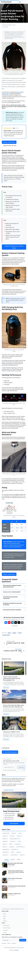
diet (20, 833)
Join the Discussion (11, 752)
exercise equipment (14, 838)
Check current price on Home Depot (14, 247)
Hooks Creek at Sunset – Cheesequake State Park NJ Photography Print (11, 678)
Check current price (9, 142)
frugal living (6, 833)
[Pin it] (9, 622)
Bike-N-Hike (15, 849)
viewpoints (17, 844)
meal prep (5, 854)
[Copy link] (19, 19)
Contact (5, 921)
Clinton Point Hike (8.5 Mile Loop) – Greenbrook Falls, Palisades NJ (14, 706)
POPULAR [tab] (6, 859)
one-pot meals (14, 854)
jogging (14, 633)
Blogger (17, 950)
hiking (9, 633)
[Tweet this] (19, 622)
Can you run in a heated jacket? (12, 592)
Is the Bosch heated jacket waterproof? (10, 597)
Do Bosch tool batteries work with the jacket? (12, 604)
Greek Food (5, 852)
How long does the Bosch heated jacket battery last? (12, 586)
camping (11, 846)
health (18, 852)
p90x (10, 844)
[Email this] (22, 622)
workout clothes (6, 635)
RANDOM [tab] (13, 859)
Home (4, 913)
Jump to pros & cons (10, 145)
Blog (4, 918)
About (4, 916)
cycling (5, 844)
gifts (12, 852)
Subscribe (21, 767)
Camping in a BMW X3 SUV (11, 732)
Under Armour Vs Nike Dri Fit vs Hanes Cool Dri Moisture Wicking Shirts (16, 871)
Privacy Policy (6, 925)
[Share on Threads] (15, 622)
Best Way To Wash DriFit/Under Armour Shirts (15, 863)
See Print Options (14, 823)
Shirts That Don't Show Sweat (15, 878)
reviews (19, 633)
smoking (12, 841)
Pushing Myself (6, 2)
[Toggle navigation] (20, 2)
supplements (6, 849)
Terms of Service (7, 927)
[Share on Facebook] (5, 622)
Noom (15, 367)
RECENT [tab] (18, 859)
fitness (14, 833)
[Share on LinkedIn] (12, 622)
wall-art (22, 854)
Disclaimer (5, 930)
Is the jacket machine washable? (12, 609)
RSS (24, 770)
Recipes (5, 838)
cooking (5, 836)
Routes (5, 846)
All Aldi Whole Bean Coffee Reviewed (16, 886)
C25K (19, 841)
